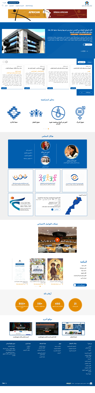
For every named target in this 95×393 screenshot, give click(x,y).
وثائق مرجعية (57, 346)
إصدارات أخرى (83, 278)
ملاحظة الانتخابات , (40, 71)
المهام (89, 350)
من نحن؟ (90, 343)
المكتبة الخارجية (57, 350)
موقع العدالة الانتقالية (29, 5)
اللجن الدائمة (88, 365)
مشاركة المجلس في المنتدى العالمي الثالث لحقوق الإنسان (9, 354)
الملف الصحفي (42, 348)
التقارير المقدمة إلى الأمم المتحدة (80, 275)
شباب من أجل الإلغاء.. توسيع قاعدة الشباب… (13, 68)
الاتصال (6, 5)
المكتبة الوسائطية (41, 353)
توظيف (28, 348)
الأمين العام (88, 357)
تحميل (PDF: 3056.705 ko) (56, 284)
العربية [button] (4, 2)
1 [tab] (48, 128)
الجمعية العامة (27, 153)
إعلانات (28, 346)
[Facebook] (2, 383)
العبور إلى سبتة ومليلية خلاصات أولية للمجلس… (82, 68)
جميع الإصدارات (81, 285)
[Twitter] (6, 383)
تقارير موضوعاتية (83, 268)
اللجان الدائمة (27, 155)
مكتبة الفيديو (42, 357)
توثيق (60, 343)
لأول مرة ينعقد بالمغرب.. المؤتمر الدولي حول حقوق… (36, 68)
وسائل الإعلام (42, 346)
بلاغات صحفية (81, 62)
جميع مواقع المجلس (10, 343)
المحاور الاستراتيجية (71, 346)
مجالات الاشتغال (73, 343)
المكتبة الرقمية (57, 348)
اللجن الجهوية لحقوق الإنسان (86, 370)
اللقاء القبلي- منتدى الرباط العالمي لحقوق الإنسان (9, 349)
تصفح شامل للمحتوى (12, 2)
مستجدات (89, 62)
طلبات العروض (26, 350)
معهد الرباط (88, 374)
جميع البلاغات (88, 92)
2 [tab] (46, 128)
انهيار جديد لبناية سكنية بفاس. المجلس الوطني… (59, 68)
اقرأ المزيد (76, 44)
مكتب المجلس (88, 363)
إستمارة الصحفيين (41, 350)
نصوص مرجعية (27, 158)
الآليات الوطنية (83, 273)
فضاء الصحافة (43, 343)
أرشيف (58, 353)
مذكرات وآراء (83, 270)
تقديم (90, 346)
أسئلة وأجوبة (11, 5)
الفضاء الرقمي (33, 71)
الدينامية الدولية (72, 350)
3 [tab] (45, 128)
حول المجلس (88, 348)
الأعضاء (89, 359)
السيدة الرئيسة (88, 353)
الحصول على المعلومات (20, 5)
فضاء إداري (28, 343)
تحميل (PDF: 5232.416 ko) (38, 284)
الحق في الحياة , (18, 71)
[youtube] (3, 383)
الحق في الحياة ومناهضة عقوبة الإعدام (14, 73)
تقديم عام (28, 150)
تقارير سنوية (84, 265)
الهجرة (78, 34)
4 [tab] (43, 128)
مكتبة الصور (42, 354)
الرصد (74, 34)
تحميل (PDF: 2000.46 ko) (20, 284)
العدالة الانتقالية (11, 346)
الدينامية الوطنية (72, 348)
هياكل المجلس (88, 355)
